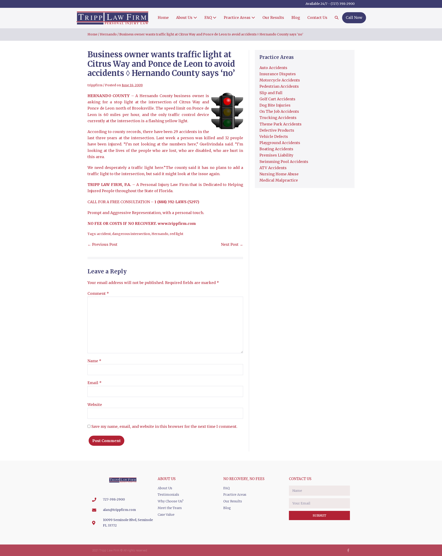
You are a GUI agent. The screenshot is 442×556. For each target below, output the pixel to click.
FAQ (208, 17)
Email (94, 382)
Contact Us (317, 17)
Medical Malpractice (278, 180)
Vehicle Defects (273, 136)
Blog (295, 17)
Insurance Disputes (277, 74)
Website (94, 404)
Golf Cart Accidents (277, 99)
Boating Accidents (276, 149)
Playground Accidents (279, 142)
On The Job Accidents (279, 111)
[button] (336, 18)
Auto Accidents (273, 67)
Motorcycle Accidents (279, 80)
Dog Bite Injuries (275, 105)
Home (163, 17)
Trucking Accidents (278, 117)
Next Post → (232, 244)
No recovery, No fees (244, 479)
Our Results (273, 17)
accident (104, 234)
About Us (184, 17)
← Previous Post (102, 244)
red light (176, 234)
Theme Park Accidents (280, 124)
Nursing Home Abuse (279, 174)
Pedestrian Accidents (279, 86)
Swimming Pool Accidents (283, 161)
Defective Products (276, 130)
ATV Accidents (273, 167)
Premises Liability (276, 155)
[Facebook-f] (348, 550)
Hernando (159, 234)
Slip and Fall (270, 92)
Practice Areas (237, 17)
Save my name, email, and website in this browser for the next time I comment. (164, 426)
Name (94, 361)
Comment (98, 293)
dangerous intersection (131, 234)
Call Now (354, 17)
